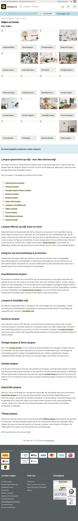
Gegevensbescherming (9, 484)
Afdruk (29, 490)
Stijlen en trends (21, 18)
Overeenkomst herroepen (10, 502)
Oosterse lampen (12, 187)
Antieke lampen (11, 198)
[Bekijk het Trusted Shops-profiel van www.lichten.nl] (65, 490)
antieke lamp (50, 374)
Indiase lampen (11, 220)
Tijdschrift (31, 481)
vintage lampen (15, 348)
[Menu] (75, 489)
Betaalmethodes (7, 487)
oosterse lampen (66, 329)
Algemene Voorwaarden (9, 496)
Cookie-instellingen (8, 507)
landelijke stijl (28, 311)
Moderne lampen (12, 194)
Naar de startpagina (7, 18)
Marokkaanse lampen (14, 216)
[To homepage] (9, 6)
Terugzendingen (7, 504)
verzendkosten (49, 440)
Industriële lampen (13, 201)
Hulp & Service (62, 1)
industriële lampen (9, 395)
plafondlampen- (49, 242)
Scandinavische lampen (14, 183)
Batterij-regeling (7, 493)
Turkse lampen (11, 212)
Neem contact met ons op (36, 484)
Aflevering (5, 490)
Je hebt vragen (6, 481)
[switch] (71, 503)
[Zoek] (20, 6)
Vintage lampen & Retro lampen (18, 190)
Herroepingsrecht (7, 499)
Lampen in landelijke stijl (15, 205)
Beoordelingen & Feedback (37, 487)
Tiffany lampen (11, 209)
